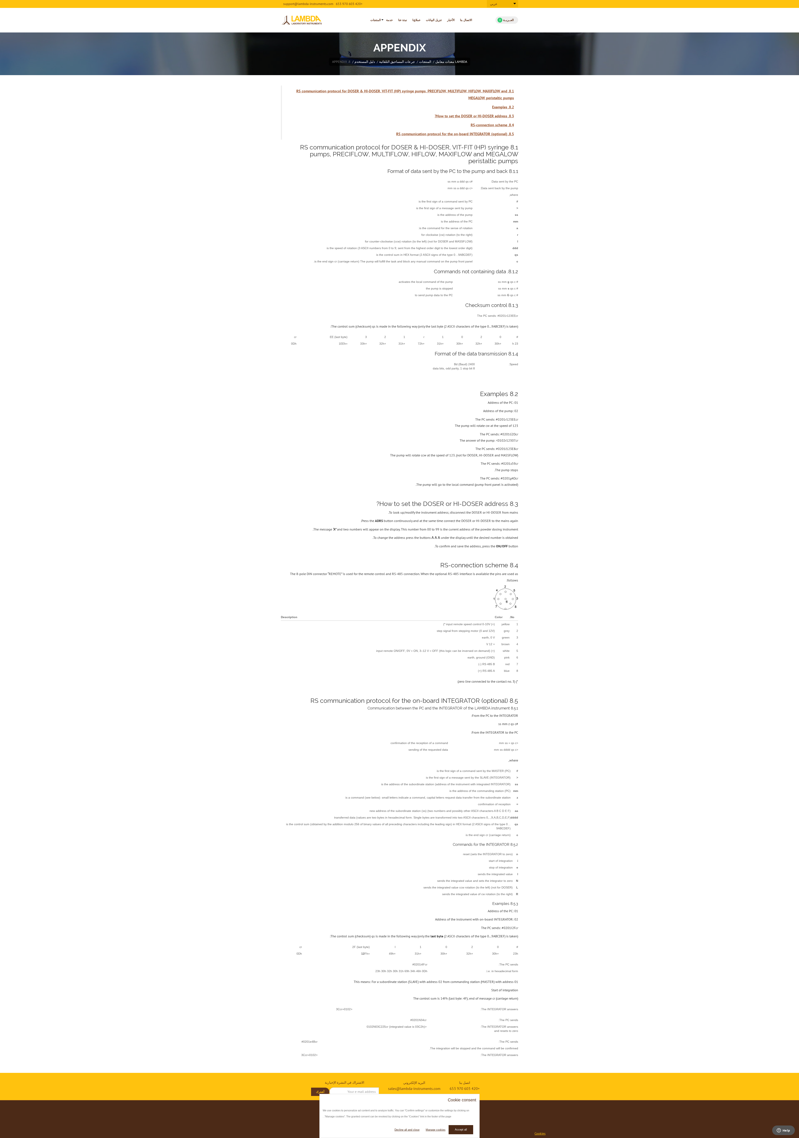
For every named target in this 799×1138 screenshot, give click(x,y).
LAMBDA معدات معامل (451, 62)
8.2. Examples (503, 107)
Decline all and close (407, 1129)
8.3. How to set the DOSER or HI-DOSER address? (474, 116)
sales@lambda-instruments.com (414, 1088)
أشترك (320, 1092)
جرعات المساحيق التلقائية (397, 62)
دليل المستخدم (365, 62)
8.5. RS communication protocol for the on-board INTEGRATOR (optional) (455, 134)
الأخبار (451, 20)
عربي (494, 4)
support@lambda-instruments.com (308, 4)
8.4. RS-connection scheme (492, 125)
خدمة (389, 20)
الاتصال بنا (466, 20)
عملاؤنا (416, 20)
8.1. (510, 91)
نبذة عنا (402, 20)
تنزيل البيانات (434, 20)
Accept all (461, 1129)
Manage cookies (435, 1129)
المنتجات (375, 20)
